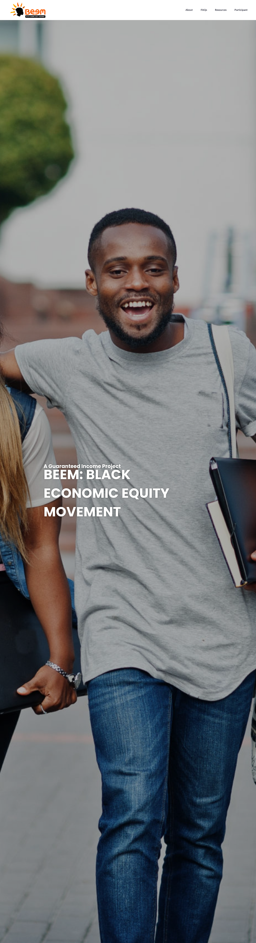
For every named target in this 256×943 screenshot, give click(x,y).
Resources (221, 9)
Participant (241, 9)
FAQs (204, 9)
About (189, 9)
